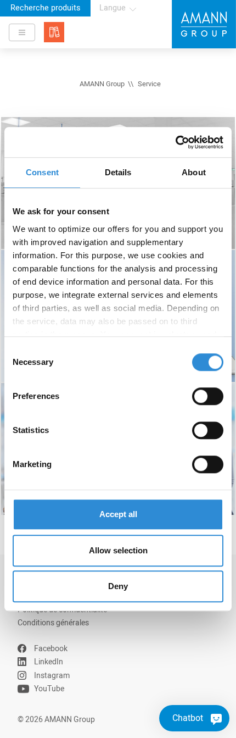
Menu (22, 32)
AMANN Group (102, 84)
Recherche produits (45, 8)
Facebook (51, 648)
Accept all (118, 514)
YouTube (49, 689)
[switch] (207, 396)
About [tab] (194, 172)
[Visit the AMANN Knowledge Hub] (54, 32)
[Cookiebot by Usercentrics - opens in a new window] (175, 142)
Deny (118, 586)
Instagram (52, 675)
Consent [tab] (42, 172)
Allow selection (118, 550)
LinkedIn (48, 662)
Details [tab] (118, 172)
